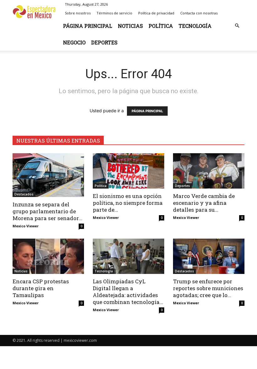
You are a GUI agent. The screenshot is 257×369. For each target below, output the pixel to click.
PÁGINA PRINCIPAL (147, 111)
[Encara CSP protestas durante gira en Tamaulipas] (48, 256)
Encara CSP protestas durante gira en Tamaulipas (41, 288)
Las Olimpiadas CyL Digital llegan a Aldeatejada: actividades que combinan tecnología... (128, 292)
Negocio (74, 42)
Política (161, 26)
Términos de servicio (114, 13)
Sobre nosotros (78, 13)
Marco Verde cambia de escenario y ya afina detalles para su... (204, 202)
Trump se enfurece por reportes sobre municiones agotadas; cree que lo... (208, 288)
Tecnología (195, 26)
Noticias (130, 26)
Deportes (104, 42)
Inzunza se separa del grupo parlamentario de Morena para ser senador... (47, 211)
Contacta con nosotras (199, 13)
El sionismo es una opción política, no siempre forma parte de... (128, 202)
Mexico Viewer (26, 226)
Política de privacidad (156, 13)
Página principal (87, 26)
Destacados (24, 194)
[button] (236, 26)
